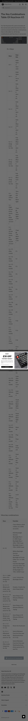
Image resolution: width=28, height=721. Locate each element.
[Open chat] (23, 716)
